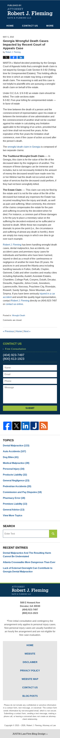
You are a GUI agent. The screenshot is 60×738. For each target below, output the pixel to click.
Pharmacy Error (14, 498)
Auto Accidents (14, 451)
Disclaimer (30, 662)
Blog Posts (30, 696)
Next (27, 331)
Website (30, 653)
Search (53, 534)
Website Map (30, 679)
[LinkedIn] (25, 426)
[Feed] (43, 426)
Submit (30, 408)
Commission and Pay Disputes (22, 492)
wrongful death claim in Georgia (24, 147)
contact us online (14, 304)
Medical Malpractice (16, 463)
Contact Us (30, 25)
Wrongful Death (18, 315)
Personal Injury (13, 469)
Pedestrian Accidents (17, 486)
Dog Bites (10, 457)
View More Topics (12, 515)
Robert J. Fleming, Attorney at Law (41, 725)
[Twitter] (16, 426)
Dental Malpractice (16, 445)
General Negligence (16, 480)
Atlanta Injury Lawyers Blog (30, 12)
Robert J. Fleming (12, 244)
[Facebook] (7, 426)
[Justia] (34, 426)
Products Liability (15, 474)
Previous (8, 331)
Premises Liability (15, 504)
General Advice (13, 509)
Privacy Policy (30, 670)
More (50, 25)
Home (10, 25)
